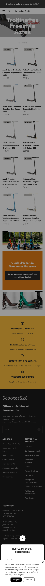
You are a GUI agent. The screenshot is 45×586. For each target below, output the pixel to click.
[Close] (43, 562)
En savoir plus (18, 575)
